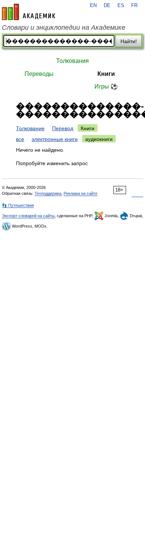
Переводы (39, 74)
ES (120, 5)
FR (134, 5)
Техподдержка (48, 193)
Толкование (30, 128)
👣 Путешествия (18, 205)
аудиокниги (99, 139)
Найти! (128, 41)
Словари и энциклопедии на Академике (63, 27)
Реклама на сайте (80, 193)
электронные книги (55, 139)
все (20, 139)
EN (93, 5)
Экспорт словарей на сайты (28, 215)
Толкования (72, 61)
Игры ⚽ (106, 86)
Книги (106, 74)
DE (107, 5)
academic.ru (28, 12)
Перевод (62, 128)
